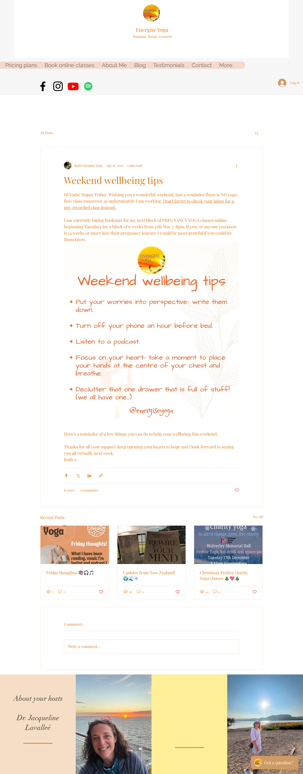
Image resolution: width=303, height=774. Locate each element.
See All (258, 516)
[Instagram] (58, 86)
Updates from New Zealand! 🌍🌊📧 (149, 575)
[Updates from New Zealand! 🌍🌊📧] (151, 545)
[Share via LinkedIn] (89, 475)
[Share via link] (101, 475)
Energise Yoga (152, 29)
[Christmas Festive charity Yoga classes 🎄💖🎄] (228, 545)
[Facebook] (42, 86)
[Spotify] (88, 86)
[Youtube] (73, 86)
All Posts (46, 133)
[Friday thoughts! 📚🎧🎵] (74, 545)
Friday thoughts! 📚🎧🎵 (70, 572)
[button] (256, 133)
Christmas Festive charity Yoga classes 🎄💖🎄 (224, 575)
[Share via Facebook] (66, 475)
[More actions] (236, 165)
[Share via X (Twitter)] (78, 475)
